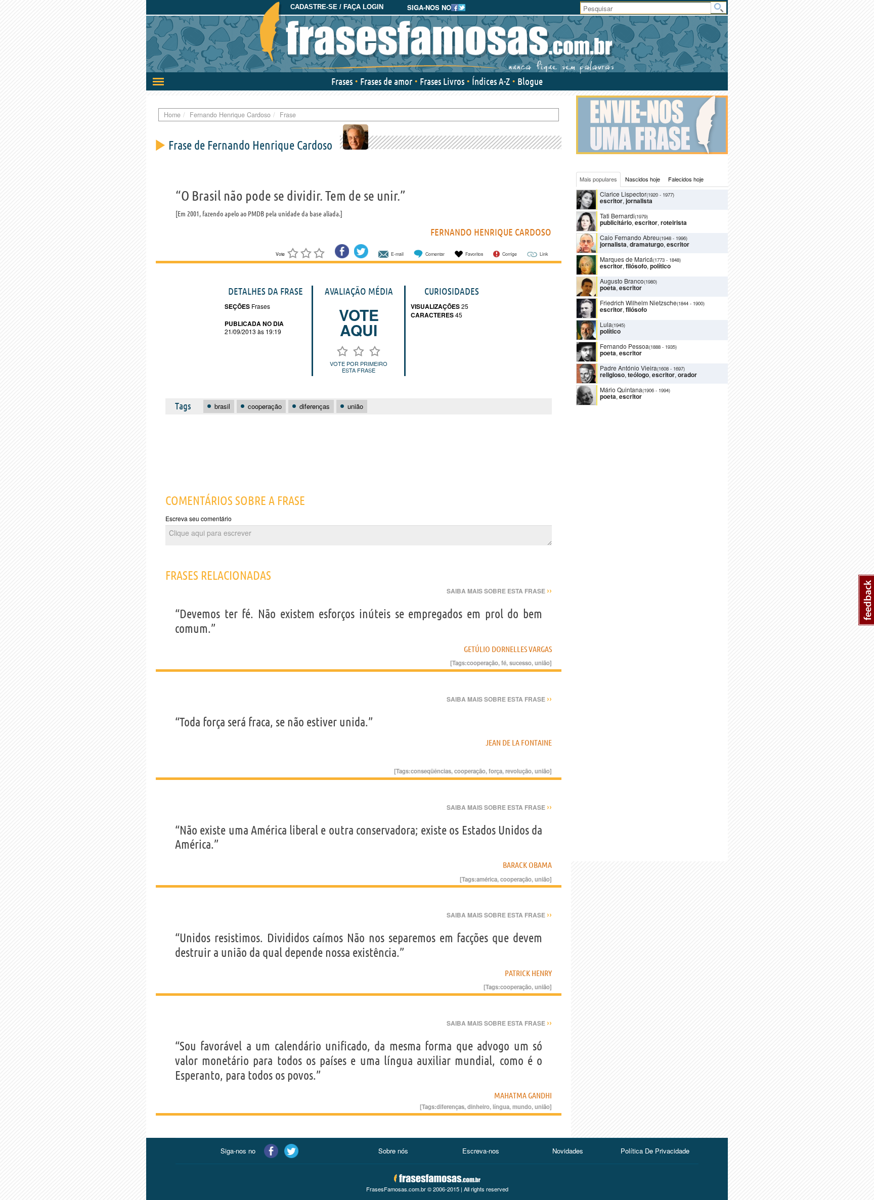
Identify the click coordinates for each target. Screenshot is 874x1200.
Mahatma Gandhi (523, 1095)
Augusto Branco (622, 280)
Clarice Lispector (623, 194)
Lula (606, 324)
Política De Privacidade (655, 1151)
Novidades (567, 1151)
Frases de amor (386, 81)
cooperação (482, 663)
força (495, 771)
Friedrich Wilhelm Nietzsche (638, 302)
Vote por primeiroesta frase (358, 366)
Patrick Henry (528, 973)
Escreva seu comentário (198, 518)
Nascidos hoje (642, 179)
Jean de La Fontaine (519, 742)
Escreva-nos (480, 1151)
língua (501, 1106)
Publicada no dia (254, 323)
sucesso (520, 663)
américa (486, 879)
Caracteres (432, 314)
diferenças (450, 1106)
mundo (522, 1106)
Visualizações (435, 306)
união (542, 663)
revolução (518, 771)
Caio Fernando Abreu (630, 237)
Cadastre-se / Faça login (336, 7)
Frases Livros (442, 81)
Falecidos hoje (686, 179)
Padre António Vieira (628, 367)
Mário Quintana (621, 389)
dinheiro (478, 1106)
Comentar (435, 254)
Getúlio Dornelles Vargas (508, 649)
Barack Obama (527, 864)
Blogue (530, 81)
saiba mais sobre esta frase (499, 590)
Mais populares (598, 179)
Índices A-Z (491, 81)
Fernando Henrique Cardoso (490, 232)
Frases (342, 81)
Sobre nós (393, 1151)
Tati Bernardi (617, 215)
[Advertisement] (358, 448)
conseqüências (431, 771)
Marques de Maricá (626, 259)
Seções (237, 306)
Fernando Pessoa (624, 346)
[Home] (437, 38)
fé (503, 663)
